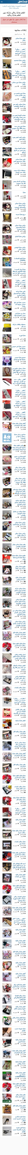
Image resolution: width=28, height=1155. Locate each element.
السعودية (18, 6)
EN (2, 2)
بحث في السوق (18, 34)
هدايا (10, 8)
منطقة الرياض (11, 6)
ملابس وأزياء (16, 8)
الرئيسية (24, 6)
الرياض (5, 6)
